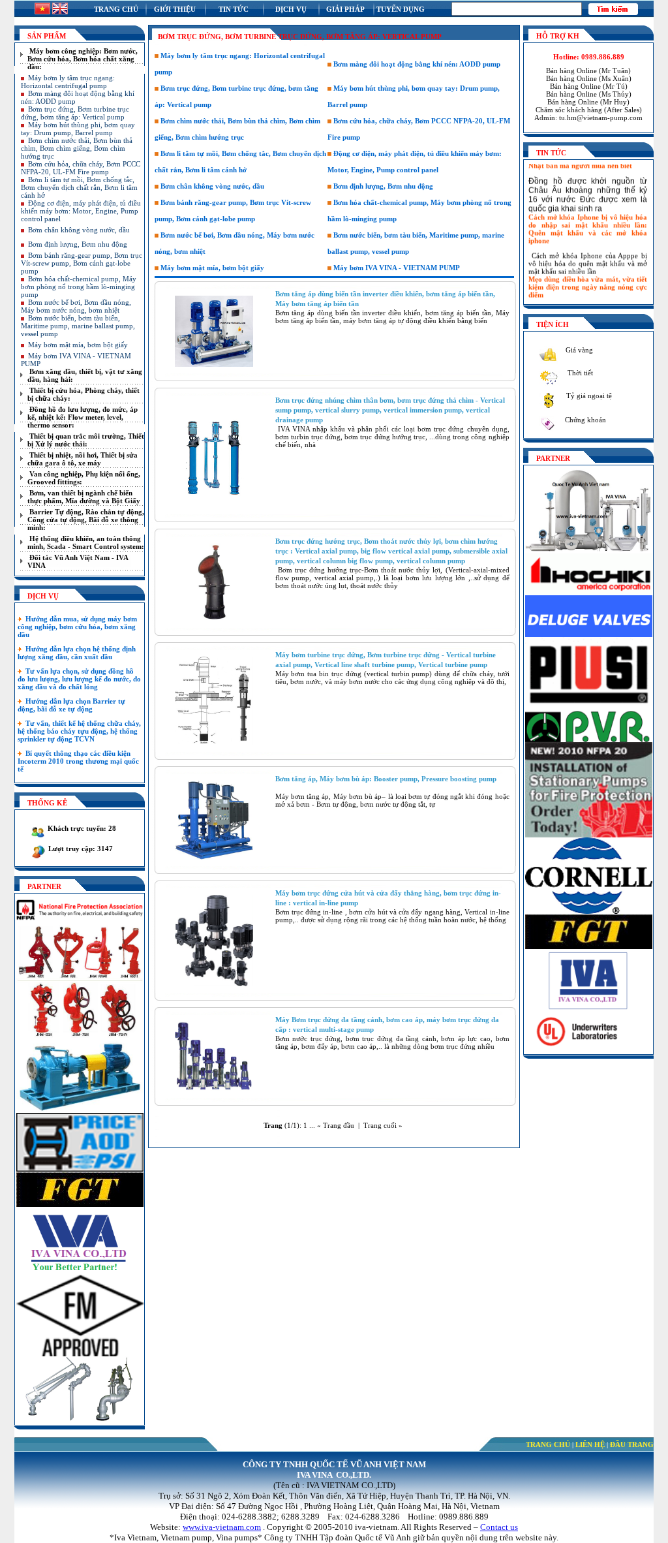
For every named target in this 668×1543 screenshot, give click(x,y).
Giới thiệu (175, 9)
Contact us (499, 1527)
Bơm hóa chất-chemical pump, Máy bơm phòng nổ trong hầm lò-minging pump (78, 286)
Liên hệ (590, 1444)
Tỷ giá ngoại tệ (588, 395)
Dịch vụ (291, 9)
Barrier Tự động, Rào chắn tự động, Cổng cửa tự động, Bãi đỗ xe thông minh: (85, 519)
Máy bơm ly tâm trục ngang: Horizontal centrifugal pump (68, 81)
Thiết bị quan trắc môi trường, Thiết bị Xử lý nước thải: (85, 440)
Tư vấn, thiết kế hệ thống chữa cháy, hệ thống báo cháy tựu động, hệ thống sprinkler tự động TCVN (79, 731)
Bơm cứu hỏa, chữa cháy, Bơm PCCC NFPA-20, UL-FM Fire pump (80, 168)
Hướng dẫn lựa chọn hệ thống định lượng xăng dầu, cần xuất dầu (77, 653)
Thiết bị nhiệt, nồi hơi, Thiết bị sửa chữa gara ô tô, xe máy (82, 459)
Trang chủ (116, 9)
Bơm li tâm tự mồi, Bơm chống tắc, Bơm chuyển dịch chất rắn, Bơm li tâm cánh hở (79, 187)
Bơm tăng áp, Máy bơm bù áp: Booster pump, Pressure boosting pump (385, 779)
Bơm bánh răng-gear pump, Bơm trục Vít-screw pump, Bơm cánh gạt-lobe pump (81, 263)
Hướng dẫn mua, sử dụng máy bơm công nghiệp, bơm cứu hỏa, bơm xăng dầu (77, 626)
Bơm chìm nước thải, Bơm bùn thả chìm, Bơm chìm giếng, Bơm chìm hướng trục (76, 148)
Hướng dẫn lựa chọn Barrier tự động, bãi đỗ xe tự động (71, 705)
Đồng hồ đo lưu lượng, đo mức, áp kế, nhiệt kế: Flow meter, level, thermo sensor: (82, 417)
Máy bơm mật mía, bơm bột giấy (78, 345)
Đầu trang (632, 1444)
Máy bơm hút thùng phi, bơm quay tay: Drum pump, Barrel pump (78, 128)
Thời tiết (579, 373)
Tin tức (234, 9)
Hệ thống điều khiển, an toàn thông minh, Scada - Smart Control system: (85, 542)
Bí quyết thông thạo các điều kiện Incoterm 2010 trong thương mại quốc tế (78, 761)
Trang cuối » (382, 1125)
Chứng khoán (584, 420)
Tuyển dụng (400, 9)
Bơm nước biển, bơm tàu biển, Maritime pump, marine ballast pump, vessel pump (78, 325)
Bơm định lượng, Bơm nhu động (77, 244)
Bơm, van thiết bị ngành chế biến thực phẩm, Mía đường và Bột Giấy (83, 497)
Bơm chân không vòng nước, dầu (79, 230)
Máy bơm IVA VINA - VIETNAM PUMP (395, 268)
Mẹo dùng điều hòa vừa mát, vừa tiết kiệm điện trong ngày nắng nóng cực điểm (587, 277)
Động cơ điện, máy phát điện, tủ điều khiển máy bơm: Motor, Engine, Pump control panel (81, 211)
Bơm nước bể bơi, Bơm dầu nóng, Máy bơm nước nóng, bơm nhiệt (76, 306)
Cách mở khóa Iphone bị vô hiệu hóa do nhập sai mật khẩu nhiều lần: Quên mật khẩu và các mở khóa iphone (587, 219)
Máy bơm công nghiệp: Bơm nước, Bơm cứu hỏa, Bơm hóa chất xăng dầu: (82, 58)
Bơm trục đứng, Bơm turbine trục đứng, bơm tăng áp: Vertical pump (75, 113)
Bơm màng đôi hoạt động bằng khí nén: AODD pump (415, 64)
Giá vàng (578, 350)
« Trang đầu (335, 1125)
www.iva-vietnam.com (222, 1527)
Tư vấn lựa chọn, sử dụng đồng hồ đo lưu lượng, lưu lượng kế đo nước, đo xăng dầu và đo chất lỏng (79, 679)
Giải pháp (345, 9)
